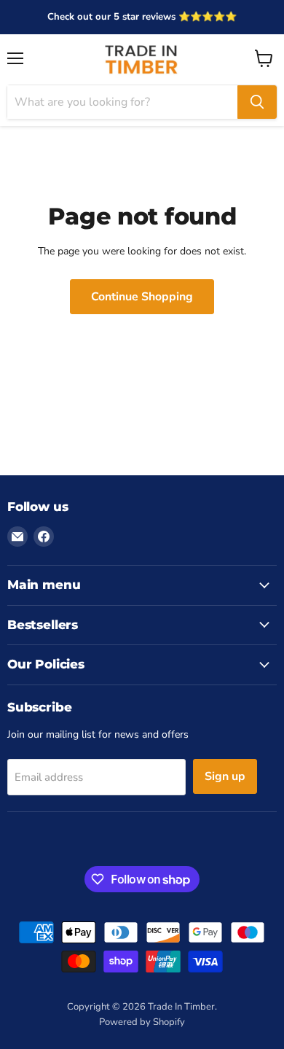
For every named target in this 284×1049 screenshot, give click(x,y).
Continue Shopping (142, 297)
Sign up (225, 776)
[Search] (257, 102)
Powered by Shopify (142, 1022)
